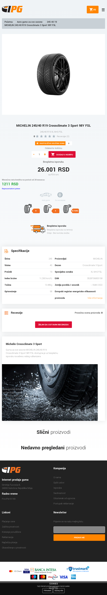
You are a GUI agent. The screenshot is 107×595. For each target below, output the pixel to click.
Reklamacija (7, 537)
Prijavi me (79, 537)
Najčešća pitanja (9, 542)
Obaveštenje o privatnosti (14, 547)
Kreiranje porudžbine (11, 531)
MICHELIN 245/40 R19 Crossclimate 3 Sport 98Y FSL (30, 25)
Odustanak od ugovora (64, 498)
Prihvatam (47, 590)
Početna (9, 21)
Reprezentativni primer (11, 188)
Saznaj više (59, 590)
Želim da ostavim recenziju (53, 324)
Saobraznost (60, 493)
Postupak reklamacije (64, 503)
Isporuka (58, 487)
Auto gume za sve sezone (29, 21)
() (94, 9)
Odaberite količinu (53, 148)
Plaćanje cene (8, 521)
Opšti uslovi (59, 482)
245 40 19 (52, 21)
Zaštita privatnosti (10, 526)
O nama (57, 477)
